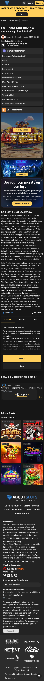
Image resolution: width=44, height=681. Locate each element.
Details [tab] (22, 319)
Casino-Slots (13, 20)
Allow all (22, 358)
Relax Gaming (18, 56)
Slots (6, 509)
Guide (28, 509)
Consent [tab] (8, 319)
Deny (22, 366)
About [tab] (36, 319)
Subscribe (11, 631)
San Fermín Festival (9, 226)
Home (3, 20)
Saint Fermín (17, 232)
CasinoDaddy (22, 513)
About (37, 509)
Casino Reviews (31, 506)
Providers (17, 509)
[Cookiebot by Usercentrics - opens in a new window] (31, 313)
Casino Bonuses (13, 506)
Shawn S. (9, 37)
